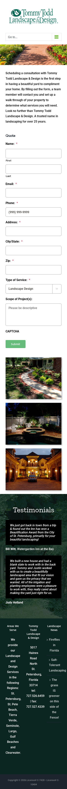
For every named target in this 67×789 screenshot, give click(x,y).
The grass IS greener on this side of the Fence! (54, 698)
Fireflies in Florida (54, 645)
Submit (15, 344)
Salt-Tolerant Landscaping (54, 665)
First (8, 160)
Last (8, 176)
